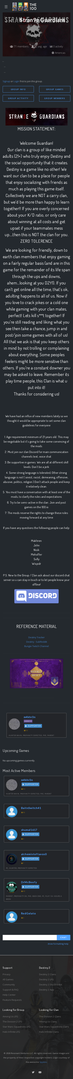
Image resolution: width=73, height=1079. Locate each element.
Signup (6, 81)
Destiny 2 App (46, 989)
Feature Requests (12, 999)
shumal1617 (29, 829)
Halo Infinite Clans (49, 1031)
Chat (63, 937)
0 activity (57, 46)
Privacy (6, 974)
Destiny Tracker (36, 637)
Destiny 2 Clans (47, 974)
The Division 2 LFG (12, 1021)
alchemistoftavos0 (34, 854)
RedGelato (28, 913)
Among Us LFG (10, 1016)
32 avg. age (40, 46)
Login (16, 81)
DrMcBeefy (29, 882)
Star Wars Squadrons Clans (54, 1026)
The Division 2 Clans (50, 1016)
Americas (59, 52)
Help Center (9, 994)
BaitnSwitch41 (31, 808)
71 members (21, 46)
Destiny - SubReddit (36, 641)
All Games (8, 979)
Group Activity (18, 98)
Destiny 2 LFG (46, 979)
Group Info (18, 89)
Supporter (34, 726)
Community (9, 984)
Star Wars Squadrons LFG (16, 1026)
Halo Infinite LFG (11, 1031)
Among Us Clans (48, 1021)
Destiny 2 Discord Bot (50, 984)
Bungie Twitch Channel (36, 646)
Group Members (54, 98)
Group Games (55, 89)
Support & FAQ (10, 989)
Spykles (43, 1062)
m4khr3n (30, 717)
